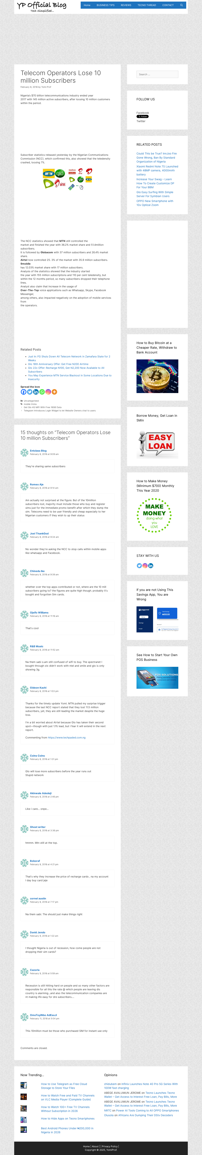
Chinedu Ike (37, 571)
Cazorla (34, 969)
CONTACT (168, 5)
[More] (54, 392)
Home (87, 5)
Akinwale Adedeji (40, 793)
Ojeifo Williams (39, 612)
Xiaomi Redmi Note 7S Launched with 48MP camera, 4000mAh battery (157, 170)
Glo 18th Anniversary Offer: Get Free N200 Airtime (58, 364)
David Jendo (37, 932)
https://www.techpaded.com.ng (67, 737)
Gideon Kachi (38, 687)
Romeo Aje (37, 484)
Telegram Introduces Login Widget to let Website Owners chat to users (60, 410)
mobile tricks (30, 404)
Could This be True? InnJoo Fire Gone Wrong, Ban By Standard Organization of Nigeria (157, 157)
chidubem (110, 1084)
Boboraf (35, 860)
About (95, 1146)
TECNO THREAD (147, 5)
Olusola (109, 1115)
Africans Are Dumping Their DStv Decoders (145, 1115)
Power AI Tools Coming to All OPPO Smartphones (147, 1110)
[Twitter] (30, 392)
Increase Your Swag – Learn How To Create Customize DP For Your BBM (155, 183)
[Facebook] (23, 392)
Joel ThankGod (39, 533)
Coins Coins (37, 755)
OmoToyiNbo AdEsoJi (43, 1015)
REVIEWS (126, 5)
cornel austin (38, 898)
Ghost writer (38, 827)
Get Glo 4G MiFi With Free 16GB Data (43, 407)
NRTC (107, 1110)
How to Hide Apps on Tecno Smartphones (68, 1118)
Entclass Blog (38, 450)
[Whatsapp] (42, 392)
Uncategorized (31, 401)
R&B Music (36, 646)
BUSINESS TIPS (106, 5)
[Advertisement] (101, 36)
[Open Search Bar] (181, 5)
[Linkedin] (36, 392)
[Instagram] (48, 392)
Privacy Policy (110, 1146)
